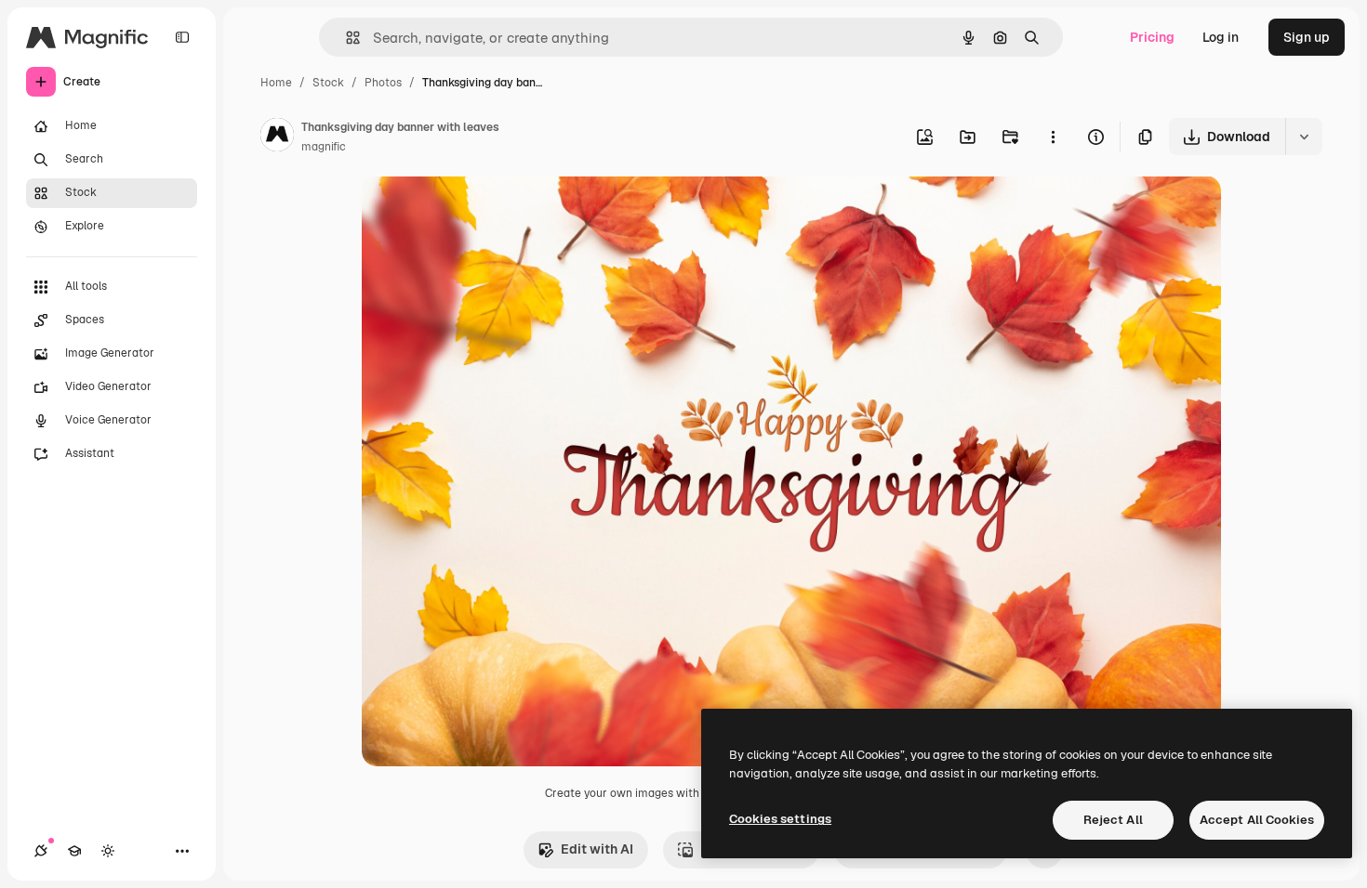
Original (481, 211)
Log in (1220, 37)
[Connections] (41, 851)
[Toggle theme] (108, 851)
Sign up (1306, 37)
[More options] (1052, 136)
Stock (328, 82)
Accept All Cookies (1257, 820)
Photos (383, 82)
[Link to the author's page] (277, 137)
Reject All (1113, 820)
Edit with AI (597, 849)
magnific (323, 146)
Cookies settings (780, 819)
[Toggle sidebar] (182, 37)
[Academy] (74, 851)
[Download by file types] (1303, 136)
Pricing (1152, 37)
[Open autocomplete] (345, 38)
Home (276, 82)
